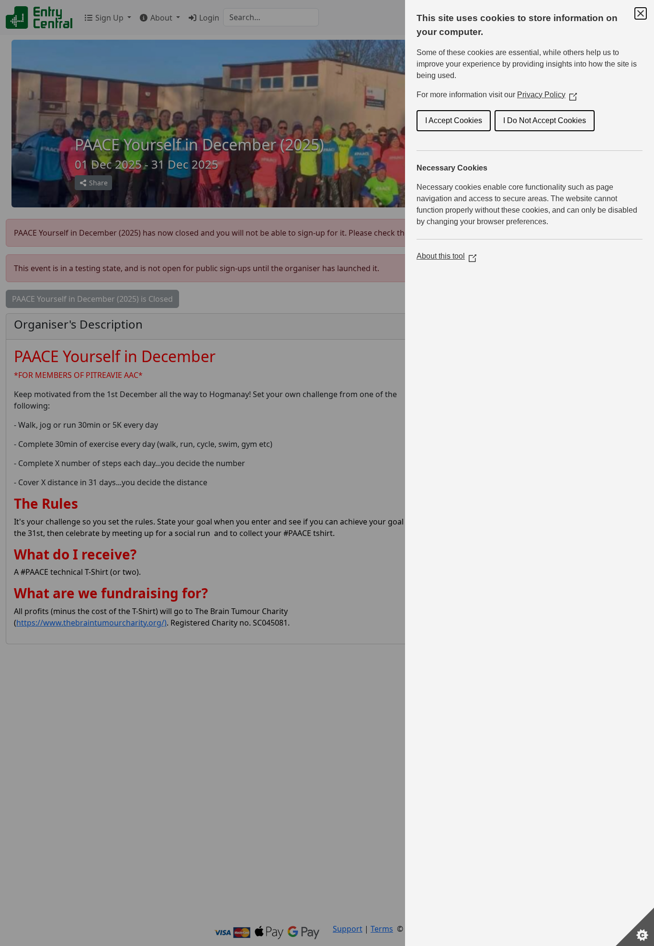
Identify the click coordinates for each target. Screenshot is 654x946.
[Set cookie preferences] (635, 927)
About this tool (446, 256)
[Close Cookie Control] (640, 13)
